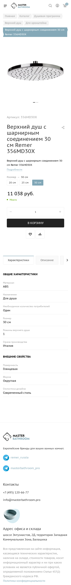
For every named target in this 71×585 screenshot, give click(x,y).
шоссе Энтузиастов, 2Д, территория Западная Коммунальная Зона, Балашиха (35, 534)
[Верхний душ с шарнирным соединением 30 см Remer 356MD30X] (35, 70)
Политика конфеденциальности (24, 581)
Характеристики (18, 260)
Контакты (11, 484)
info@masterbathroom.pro (21, 500)
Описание (47, 260)
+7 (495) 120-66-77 (16, 492)
